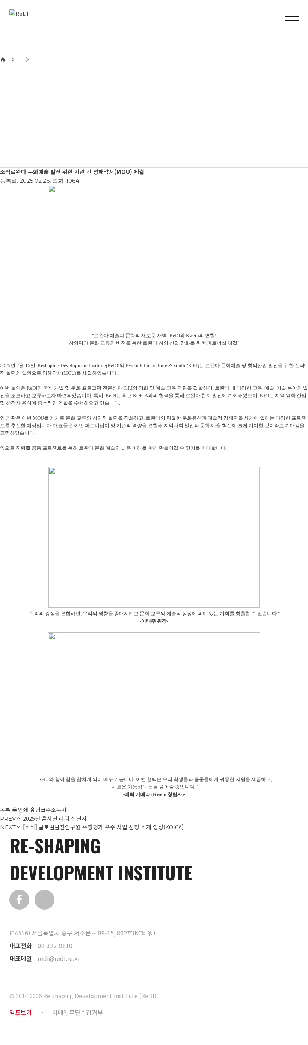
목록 (5, 810)
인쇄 (23, 810)
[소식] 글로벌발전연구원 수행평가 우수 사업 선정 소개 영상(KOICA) (103, 827)
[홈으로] (2, 59)
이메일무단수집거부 (77, 1012)
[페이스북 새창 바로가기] (19, 900)
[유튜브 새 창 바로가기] (44, 900)
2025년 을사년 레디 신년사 (55, 818)
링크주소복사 (51, 810)
